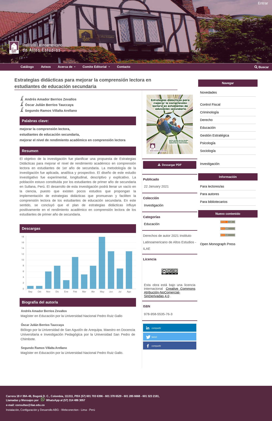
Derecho (206, 120)
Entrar (263, 3)
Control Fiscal (210, 104)
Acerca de (65, 67)
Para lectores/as (212, 186)
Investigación (153, 205)
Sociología (208, 151)
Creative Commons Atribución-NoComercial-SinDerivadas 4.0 (169, 292)
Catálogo (27, 67)
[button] (169, 328)
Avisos (46, 67)
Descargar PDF (171, 164)
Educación (151, 224)
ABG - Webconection (65, 409)
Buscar (263, 67)
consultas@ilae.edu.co (30, 405)
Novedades (208, 92)
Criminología (209, 112)
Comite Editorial (95, 67)
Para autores (209, 194)
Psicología (207, 143)
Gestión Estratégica (214, 135)
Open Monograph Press (217, 244)
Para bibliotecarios (213, 202)
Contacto (123, 67)
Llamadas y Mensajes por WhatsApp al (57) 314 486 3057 (45, 400)
